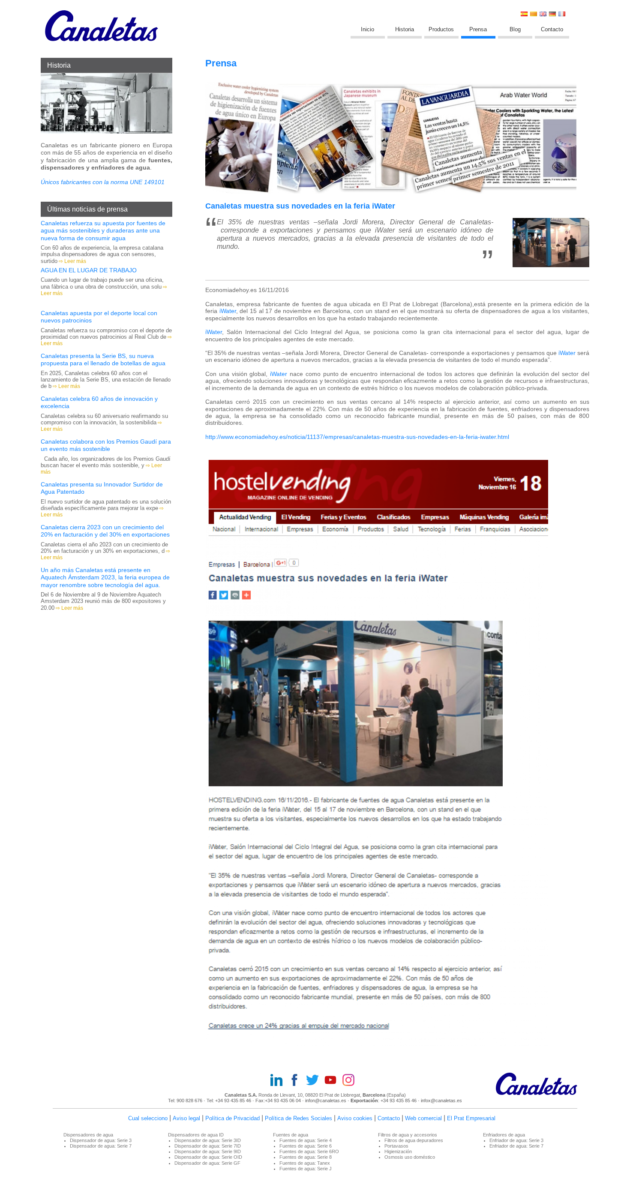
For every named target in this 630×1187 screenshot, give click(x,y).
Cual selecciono (148, 1118)
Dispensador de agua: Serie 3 (101, 1140)
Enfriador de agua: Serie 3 (516, 1140)
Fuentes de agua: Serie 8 (305, 1157)
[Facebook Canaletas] (297, 1081)
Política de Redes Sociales (298, 1118)
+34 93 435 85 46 (233, 1100)
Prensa (478, 29)
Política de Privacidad (232, 1118)
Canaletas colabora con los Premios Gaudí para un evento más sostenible (106, 445)
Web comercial (423, 1118)
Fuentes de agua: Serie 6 (305, 1145)
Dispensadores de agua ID (196, 1134)
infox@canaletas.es (441, 1100)
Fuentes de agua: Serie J (305, 1168)
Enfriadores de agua (504, 1134)
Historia (404, 29)
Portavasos (396, 1145)
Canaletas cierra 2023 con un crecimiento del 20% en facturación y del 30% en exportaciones (105, 531)
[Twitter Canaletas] (315, 1081)
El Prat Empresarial (471, 1118)
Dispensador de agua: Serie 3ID (207, 1140)
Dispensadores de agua (88, 1134)
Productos (441, 29)
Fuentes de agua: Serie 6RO (309, 1151)
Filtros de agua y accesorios (407, 1134)
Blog (515, 29)
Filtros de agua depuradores (413, 1140)
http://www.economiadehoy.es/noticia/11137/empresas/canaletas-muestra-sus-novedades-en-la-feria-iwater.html (357, 437)
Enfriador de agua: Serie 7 (516, 1145)
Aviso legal (186, 1118)
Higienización (398, 1151)
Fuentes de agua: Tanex (304, 1163)
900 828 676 (189, 1100)
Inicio (367, 29)
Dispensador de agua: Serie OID (208, 1157)
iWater (227, 311)
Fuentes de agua (290, 1134)
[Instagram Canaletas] (351, 1081)
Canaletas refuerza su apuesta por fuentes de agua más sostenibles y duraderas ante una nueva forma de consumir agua (103, 231)
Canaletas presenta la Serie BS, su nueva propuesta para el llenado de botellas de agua (103, 359)
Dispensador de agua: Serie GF (207, 1163)
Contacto (552, 29)
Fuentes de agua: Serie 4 (305, 1140)
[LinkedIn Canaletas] (279, 1081)
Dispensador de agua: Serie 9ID (207, 1151)
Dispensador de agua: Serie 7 (101, 1145)
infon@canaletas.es (325, 1100)
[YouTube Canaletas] (333, 1081)
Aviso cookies (354, 1118)
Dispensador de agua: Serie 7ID (207, 1145)
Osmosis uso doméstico (409, 1157)
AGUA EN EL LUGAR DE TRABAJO (89, 270)
